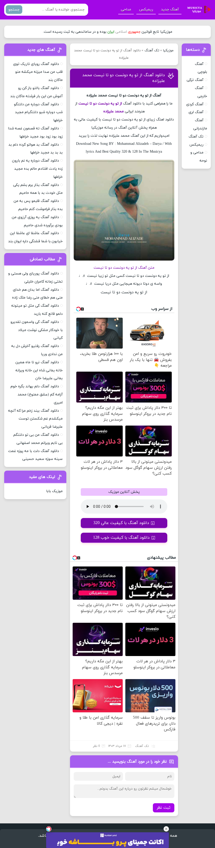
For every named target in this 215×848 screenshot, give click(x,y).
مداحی (126, 9)
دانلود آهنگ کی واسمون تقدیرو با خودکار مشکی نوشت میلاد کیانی (36, 330)
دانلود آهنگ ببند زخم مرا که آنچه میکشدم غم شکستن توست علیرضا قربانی (35, 418)
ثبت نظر (163, 808)
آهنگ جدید (170, 9)
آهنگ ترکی (195, 80)
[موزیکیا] (198, 10)
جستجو (14, 9)
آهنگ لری (196, 112)
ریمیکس (146, 9)
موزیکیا (168, 50)
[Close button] (166, 829)
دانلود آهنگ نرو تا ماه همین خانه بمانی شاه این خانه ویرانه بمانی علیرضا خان (39, 370)
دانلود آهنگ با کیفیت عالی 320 (121, 523)
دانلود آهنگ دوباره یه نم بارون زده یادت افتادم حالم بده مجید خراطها (37, 168)
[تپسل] (48, 829)
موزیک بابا (54, 491)
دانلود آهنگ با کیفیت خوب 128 (121, 538)
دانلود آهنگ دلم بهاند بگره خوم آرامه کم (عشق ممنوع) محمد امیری (36, 394)
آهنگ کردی (194, 104)
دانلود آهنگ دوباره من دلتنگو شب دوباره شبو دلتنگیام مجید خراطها (38, 112)
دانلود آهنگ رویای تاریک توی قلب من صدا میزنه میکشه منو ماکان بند (38, 72)
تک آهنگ (151, 50)
